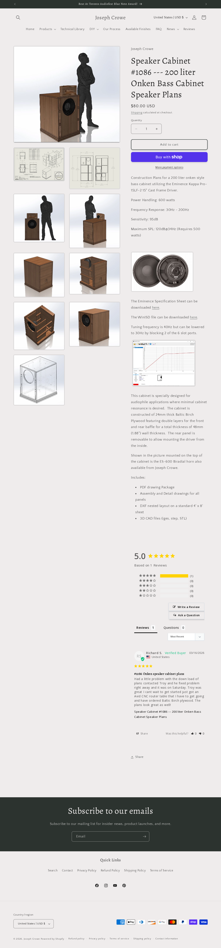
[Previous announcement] (15, 4)
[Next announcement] (206, 4)
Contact (67, 870)
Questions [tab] (171, 628)
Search (53, 870)
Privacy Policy (86, 870)
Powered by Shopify (52, 939)
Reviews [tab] (142, 628)
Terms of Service (161, 870)
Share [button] (144, 733)
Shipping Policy (135, 870)
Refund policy (76, 938)
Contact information (166, 938)
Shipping (136, 112)
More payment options (169, 167)
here (155, 308)
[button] (18, 17)
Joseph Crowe (32, 939)
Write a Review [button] (189, 607)
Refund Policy (110, 870)
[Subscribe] (144, 836)
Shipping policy (142, 938)
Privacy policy (97, 938)
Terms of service (119, 938)
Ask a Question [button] (189, 615)
